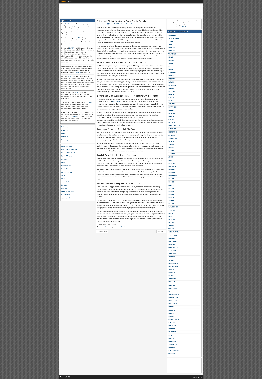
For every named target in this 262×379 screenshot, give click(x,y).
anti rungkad (65, 182)
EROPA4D (171, 329)
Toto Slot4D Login (173, 363)
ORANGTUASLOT (174, 319)
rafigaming (64, 159)
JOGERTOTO (172, 344)
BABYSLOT (172, 129)
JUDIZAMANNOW (173, 232)
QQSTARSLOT (173, 235)
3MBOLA (171, 226)
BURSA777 (171, 79)
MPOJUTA (171, 172)
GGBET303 (171, 210)
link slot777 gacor (66, 156)
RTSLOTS (171, 322)
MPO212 (171, 197)
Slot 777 (183, 27)
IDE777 (170, 213)
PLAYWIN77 (172, 341)
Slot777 (67, 24)
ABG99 (170, 157)
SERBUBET (172, 254)
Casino (123, 24)
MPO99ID (171, 182)
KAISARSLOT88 (173, 350)
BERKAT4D (171, 313)
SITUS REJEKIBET (174, 38)
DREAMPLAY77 (173, 285)
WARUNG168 (172, 54)
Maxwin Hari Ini (65, 194)
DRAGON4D (172, 332)
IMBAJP (170, 275)
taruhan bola (130, 227)
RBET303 (171, 307)
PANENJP (171, 169)
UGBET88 (171, 94)
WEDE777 (171, 354)
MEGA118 (171, 163)
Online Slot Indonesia (67, 191)
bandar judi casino (66, 146)
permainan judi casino (119, 227)
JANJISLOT (172, 135)
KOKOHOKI (172, 35)
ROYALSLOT (172, 85)
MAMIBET (171, 101)
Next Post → (161, 231)
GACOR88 (171, 154)
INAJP (170, 160)
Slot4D (78, 38)
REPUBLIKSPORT (174, 126)
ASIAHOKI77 (172, 144)
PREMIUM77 (172, 238)
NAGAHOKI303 (173, 207)
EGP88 (170, 69)
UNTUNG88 (171, 123)
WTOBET (171, 229)
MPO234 (171, 179)
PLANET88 (171, 48)
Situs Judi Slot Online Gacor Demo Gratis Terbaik (121, 21)
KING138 (171, 76)
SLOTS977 (171, 257)
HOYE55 (171, 141)
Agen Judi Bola (65, 198)
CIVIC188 (171, 260)
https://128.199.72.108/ (68, 153)
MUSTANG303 (172, 107)
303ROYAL (171, 282)
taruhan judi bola (66, 166)
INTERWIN (171, 91)
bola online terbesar (106, 227)
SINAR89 (171, 269)
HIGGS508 (171, 310)
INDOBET (171, 110)
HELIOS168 (172, 325)
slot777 (63, 175)
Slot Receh (88, 102)
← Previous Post (102, 231)
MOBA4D (171, 316)
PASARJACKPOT (173, 297)
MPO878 (171, 204)
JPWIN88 (171, 201)
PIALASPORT (172, 241)
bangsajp (64, 185)
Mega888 (170, 360)
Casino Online (130, 24)
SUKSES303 (172, 279)
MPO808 (171, 191)
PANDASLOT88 (173, 263)
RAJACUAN (172, 251)
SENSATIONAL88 (173, 294)
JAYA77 (170, 44)
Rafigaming (64, 127)
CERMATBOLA (173, 247)
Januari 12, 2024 (114, 24)
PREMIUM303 (172, 132)
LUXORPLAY (172, 166)
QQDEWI (171, 151)
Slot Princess (75, 116)
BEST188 (171, 60)
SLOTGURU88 (172, 300)
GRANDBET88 (172, 138)
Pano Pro (63, 1)
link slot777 (64, 169)
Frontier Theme (197, 377)
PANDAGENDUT (173, 266)
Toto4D (170, 370)
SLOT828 (171, 147)
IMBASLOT (171, 272)
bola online (116, 101)
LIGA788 (171, 222)
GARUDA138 (172, 73)
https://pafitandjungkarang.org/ (70, 149)
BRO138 (170, 57)
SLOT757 (171, 185)
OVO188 (171, 98)
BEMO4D (171, 338)
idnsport (63, 162)
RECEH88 (171, 51)
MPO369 (171, 194)
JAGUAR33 (171, 104)
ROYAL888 (171, 113)
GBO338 (171, 119)
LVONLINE (171, 219)
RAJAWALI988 (172, 288)
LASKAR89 (171, 244)
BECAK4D (171, 347)
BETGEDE (171, 291)
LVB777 (170, 216)
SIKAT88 (171, 63)
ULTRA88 (171, 88)
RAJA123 (171, 66)
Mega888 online (172, 367)
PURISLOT (171, 116)
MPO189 (171, 188)
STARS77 (171, 41)
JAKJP (170, 335)
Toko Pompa (102, 24)
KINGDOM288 (172, 176)
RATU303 (171, 82)
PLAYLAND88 (172, 304)
